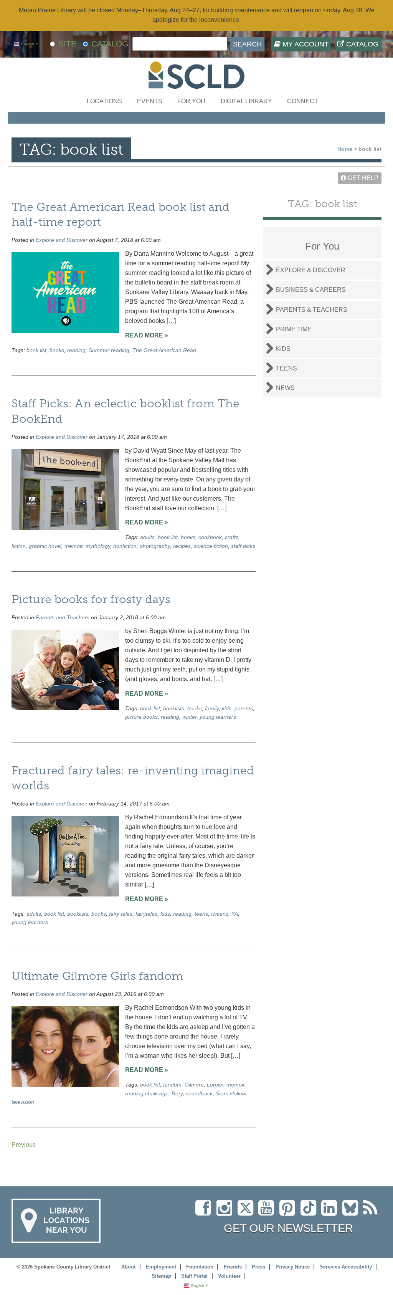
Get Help (362, 178)
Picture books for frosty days (91, 599)
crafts (231, 537)
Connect (302, 101)
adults (147, 537)
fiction (19, 546)
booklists (173, 708)
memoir (73, 546)
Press (258, 1267)
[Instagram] (226, 1212)
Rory (177, 1093)
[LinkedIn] (331, 1212)
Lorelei (215, 1085)
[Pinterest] (289, 1212)
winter (189, 717)
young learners (218, 717)
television (23, 1102)
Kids (283, 349)
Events (149, 101)
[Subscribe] (372, 1212)
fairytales (146, 914)
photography (155, 546)
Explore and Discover (62, 240)
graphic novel (45, 546)
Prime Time (294, 329)
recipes (182, 546)
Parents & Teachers (311, 309)
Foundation (199, 1267)
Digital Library (246, 101)
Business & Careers (311, 289)
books (57, 350)
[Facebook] (205, 1212)
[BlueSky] (352, 1212)
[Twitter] (248, 1212)
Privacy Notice (293, 1267)
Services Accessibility (346, 1267)
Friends (233, 1267)
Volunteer (229, 1276)
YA (234, 914)
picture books (141, 717)
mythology (98, 546)
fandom (172, 1085)
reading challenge (146, 1093)
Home (344, 149)
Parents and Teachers (62, 617)
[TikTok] (311, 1212)
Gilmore (194, 1085)
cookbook (210, 537)
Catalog (361, 44)
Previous (24, 1144)
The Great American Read (164, 350)
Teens (286, 368)
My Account (305, 44)
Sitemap (161, 1276)
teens (201, 914)
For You (191, 101)
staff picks (243, 546)
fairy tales (120, 914)
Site (67, 43)
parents (243, 708)
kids (226, 708)
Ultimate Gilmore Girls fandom (97, 976)
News (285, 388)
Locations (104, 101)
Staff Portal (194, 1276)
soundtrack (199, 1093)
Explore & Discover (310, 270)
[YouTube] (268, 1212)
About (128, 1267)
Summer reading (109, 350)
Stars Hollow (231, 1093)
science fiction (211, 546)
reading (76, 350)
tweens (219, 914)
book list (36, 350)
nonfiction (125, 546)
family (212, 708)
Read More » (146, 335)
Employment (161, 1267)
